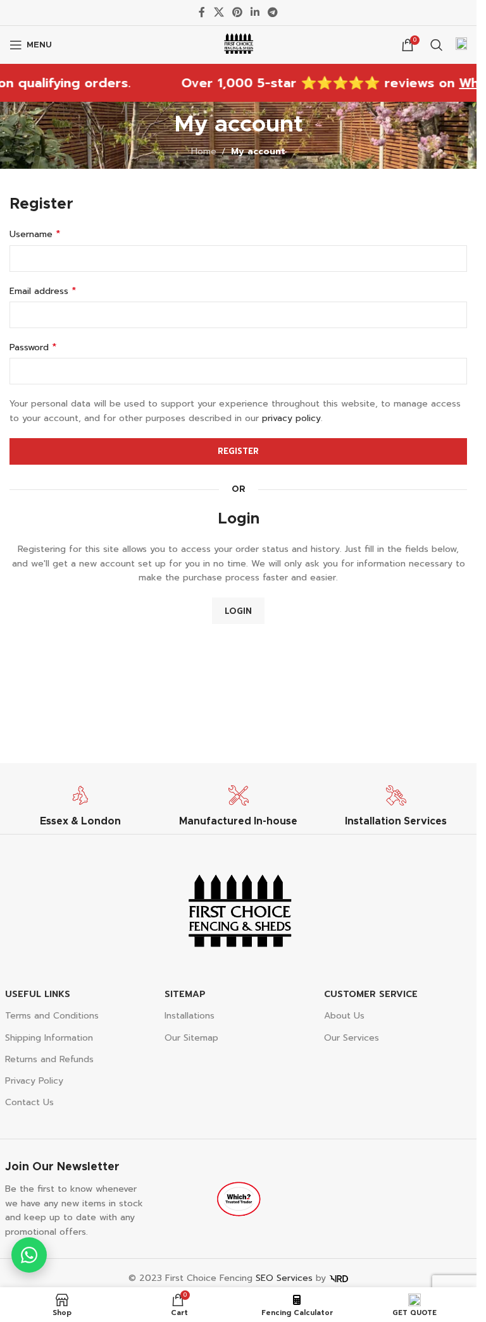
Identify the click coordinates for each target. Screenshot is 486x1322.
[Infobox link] (461, 45)
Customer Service (371, 994)
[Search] (436, 45)
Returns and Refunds (49, 1059)
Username (35, 235)
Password (33, 348)
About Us (344, 1015)
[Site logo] (238, 44)
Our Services (351, 1037)
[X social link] (218, 12)
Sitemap (185, 994)
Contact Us (29, 1102)
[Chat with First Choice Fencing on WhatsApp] (29, 1255)
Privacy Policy (34, 1080)
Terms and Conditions (52, 1015)
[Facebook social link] (201, 12)
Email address (43, 291)
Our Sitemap (191, 1037)
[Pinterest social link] (237, 12)
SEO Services (284, 1278)
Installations (190, 1015)
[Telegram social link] (273, 12)
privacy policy (291, 418)
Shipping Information (49, 1037)
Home (203, 151)
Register (238, 451)
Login (238, 611)
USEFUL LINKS (37, 994)
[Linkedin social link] (255, 12)
